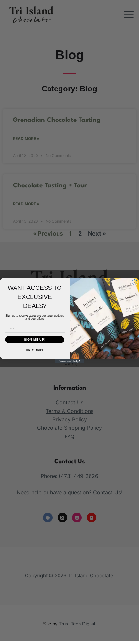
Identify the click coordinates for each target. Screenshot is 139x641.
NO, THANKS (34, 350)
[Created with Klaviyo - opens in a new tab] (69, 361)
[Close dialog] (134, 282)
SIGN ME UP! (35, 339)
